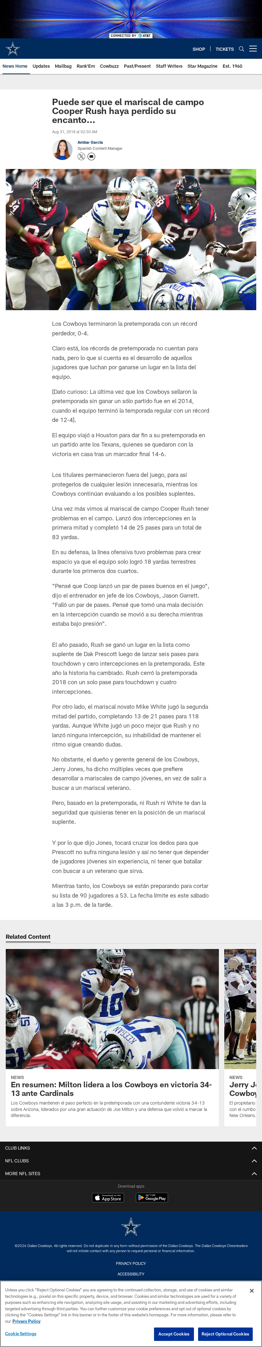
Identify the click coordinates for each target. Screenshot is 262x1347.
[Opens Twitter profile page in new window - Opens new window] (81, 156)
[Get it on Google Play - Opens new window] (152, 1201)
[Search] (241, 48)
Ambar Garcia (90, 142)
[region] (131, 1314)
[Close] (252, 1291)
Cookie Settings (20, 1333)
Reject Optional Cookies (225, 1333)
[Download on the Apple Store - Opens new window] (108, 1198)
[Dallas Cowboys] (131, 1227)
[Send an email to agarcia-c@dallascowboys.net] (91, 156)
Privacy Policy (131, 1263)
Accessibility (131, 1274)
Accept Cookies (173, 1333)
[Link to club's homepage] (12, 46)
